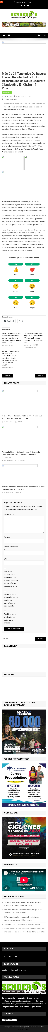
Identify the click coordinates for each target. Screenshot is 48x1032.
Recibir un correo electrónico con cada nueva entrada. (10, 618)
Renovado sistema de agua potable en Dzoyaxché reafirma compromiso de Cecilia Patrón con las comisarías (21, 454)
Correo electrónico (11, 548)
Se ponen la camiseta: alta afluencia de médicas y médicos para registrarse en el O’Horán (22, 904)
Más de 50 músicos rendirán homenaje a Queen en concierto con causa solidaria (23, 911)
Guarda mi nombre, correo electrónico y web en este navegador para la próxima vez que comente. (11, 578)
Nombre (7, 537)
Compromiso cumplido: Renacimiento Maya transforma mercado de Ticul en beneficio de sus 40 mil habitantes (24, 930)
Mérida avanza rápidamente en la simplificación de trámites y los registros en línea (22, 417)
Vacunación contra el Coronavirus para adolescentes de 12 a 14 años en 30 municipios (9, 376)
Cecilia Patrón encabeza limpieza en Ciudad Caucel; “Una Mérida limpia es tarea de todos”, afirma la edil (34, 338)
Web (5, 559)
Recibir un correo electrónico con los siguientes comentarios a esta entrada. (11, 600)
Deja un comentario (10, 99)
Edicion (19, 422)
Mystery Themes (23, 1029)
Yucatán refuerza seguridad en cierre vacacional (22, 924)
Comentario (9, 514)
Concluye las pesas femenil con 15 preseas (41, 376)
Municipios (6, 92)
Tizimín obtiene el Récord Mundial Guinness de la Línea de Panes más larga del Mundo (23, 488)
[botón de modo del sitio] (40, 35)
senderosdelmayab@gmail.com (14, 970)
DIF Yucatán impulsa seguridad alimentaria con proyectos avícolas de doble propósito (21, 918)
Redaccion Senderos (23, 96)
